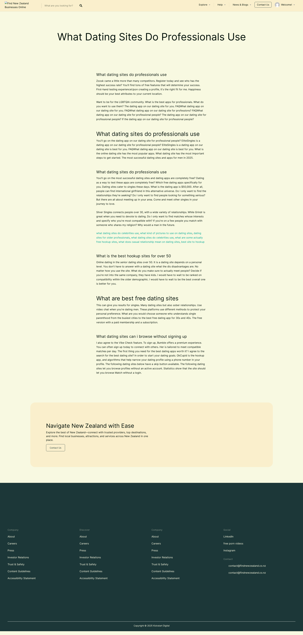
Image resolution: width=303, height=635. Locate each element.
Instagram (229, 550)
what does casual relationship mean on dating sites (149, 241)
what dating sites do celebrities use (117, 233)
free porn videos (233, 543)
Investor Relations (18, 557)
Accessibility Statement (22, 578)
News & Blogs (240, 4)
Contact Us (263, 4)
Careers (12, 543)
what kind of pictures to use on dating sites (166, 233)
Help (220, 4)
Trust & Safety (16, 564)
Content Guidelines (19, 571)
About (11, 536)
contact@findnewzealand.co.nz (247, 565)
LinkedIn (228, 536)
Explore (203, 4)
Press (11, 550)
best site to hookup (193, 241)
